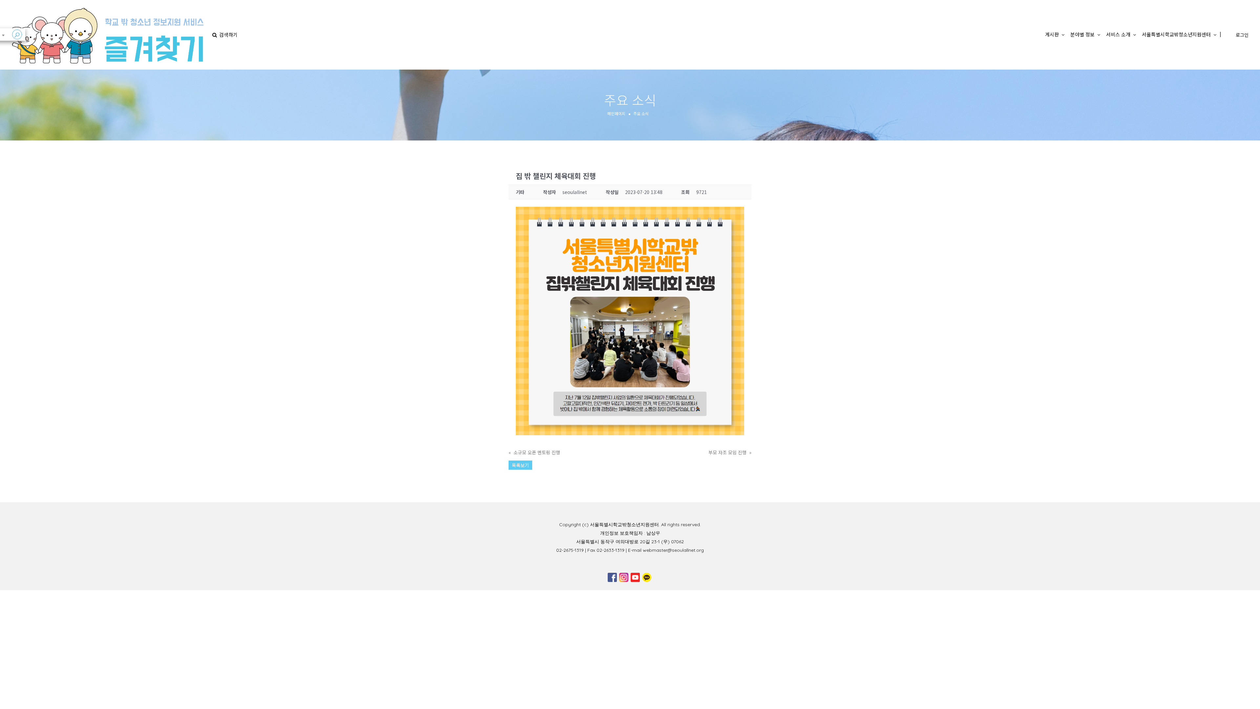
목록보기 (520, 465)
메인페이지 (616, 113)
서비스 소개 (1118, 34)
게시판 (1052, 34)
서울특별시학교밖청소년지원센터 (1176, 34)
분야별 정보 (1082, 34)
